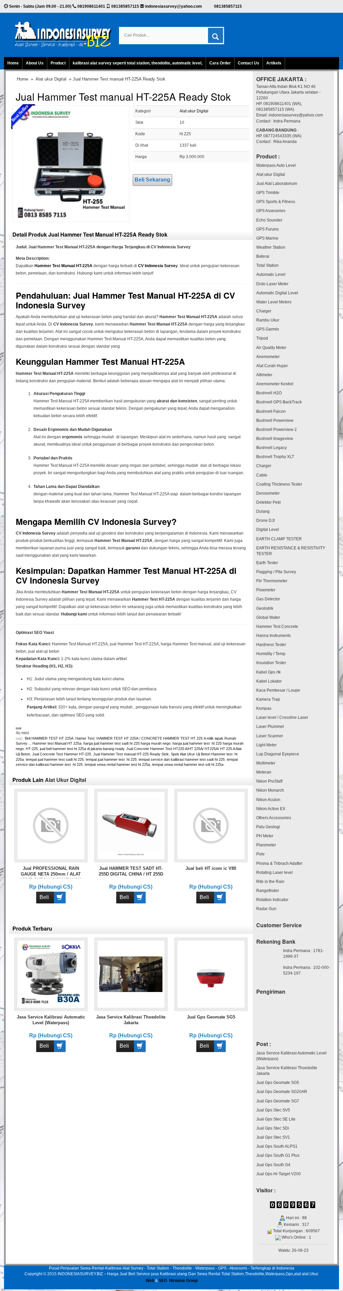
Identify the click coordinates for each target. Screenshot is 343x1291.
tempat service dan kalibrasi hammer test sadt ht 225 (182, 759)
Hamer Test (84, 738)
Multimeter (265, 763)
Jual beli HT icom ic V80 (211, 868)
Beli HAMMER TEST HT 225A (49, 738)
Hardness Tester (271, 644)
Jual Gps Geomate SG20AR (281, 1091)
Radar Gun (266, 908)
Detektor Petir (268, 502)
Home (13, 63)
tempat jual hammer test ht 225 (111, 759)
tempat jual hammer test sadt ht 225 (55, 759)
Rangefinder (267, 890)
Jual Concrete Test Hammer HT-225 (61, 754)
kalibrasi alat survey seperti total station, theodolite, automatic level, (137, 63)
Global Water (268, 617)
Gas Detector (268, 599)
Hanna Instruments (273, 635)
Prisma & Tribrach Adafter (279, 863)
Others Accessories (273, 817)
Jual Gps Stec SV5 (273, 1110)
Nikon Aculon (268, 799)
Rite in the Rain (270, 881)
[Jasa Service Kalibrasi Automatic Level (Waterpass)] (50, 974)
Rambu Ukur (267, 320)
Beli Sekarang (152, 180)
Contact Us (248, 63)
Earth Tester (267, 562)
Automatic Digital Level (277, 293)
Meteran (263, 772)
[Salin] (18, 728)
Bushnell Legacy (271, 447)
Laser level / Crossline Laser (282, 717)
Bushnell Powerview (274, 420)
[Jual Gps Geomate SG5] (211, 974)
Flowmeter (265, 590)
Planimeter (266, 845)
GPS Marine (267, 238)
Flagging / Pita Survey (276, 571)
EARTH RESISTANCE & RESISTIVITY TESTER (290, 551)
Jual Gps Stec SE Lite (275, 1119)
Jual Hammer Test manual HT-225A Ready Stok (123, 96)
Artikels (273, 63)
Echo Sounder (269, 220)
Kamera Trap (268, 699)
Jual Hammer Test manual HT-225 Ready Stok (131, 754)
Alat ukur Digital (51, 79)
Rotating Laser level (274, 872)
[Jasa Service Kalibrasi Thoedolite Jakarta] (130, 974)
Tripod (262, 338)
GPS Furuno (267, 229)
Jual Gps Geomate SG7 (277, 1101)
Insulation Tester (271, 662)
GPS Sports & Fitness (275, 201)
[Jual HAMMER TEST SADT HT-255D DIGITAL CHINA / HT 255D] (130, 825)
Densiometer (268, 493)
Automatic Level (270, 274)
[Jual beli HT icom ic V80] (211, 825)
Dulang (263, 511)
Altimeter (264, 375)
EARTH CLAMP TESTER (279, 539)
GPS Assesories (270, 210)
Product (58, 63)
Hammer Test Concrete (277, 626)
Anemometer (268, 356)
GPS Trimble (267, 192)
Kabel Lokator (269, 681)
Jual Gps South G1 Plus (277, 1155)
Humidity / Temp (270, 653)
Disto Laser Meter (272, 284)
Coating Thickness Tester (279, 484)
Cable (261, 475)
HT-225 (32, 749)
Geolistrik (264, 608)
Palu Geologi (268, 827)
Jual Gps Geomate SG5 (211, 1017)
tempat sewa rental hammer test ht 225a (117, 764)
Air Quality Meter (271, 347)
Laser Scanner (269, 736)
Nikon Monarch (270, 790)
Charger (263, 311)
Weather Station (270, 247)
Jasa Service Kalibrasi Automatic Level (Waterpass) (291, 1056)
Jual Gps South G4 (273, 1164)
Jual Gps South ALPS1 (276, 1146)
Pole (260, 854)
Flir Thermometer (271, 581)
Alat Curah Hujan (272, 365)
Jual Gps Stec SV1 (273, 1137)
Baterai (262, 256)
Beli (44, 897)
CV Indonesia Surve (157, 265)
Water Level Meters (273, 302)
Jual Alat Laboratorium (276, 183)
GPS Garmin (267, 329)
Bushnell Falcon (271, 411)
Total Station (267, 265)
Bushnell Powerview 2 (276, 429)
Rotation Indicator (272, 899)
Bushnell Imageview (274, 438)
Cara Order (220, 63)
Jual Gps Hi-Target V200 (278, 1174)
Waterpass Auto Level (276, 165)
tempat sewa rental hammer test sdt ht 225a (187, 764)
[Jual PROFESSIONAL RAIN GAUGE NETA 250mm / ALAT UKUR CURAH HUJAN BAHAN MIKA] (50, 825)
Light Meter (266, 745)
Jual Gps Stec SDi (272, 1128)
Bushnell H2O (269, 393)
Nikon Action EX (270, 808)
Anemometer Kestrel (274, 384)
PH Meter (264, 836)
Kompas (263, 708)
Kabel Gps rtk (268, 672)
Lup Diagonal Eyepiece (277, 754)
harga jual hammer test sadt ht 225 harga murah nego (126, 743)
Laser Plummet (270, 726)
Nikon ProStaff (269, 781)
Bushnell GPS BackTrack (279, 402)
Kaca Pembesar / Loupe (278, 690)
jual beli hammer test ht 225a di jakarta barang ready (82, 749)
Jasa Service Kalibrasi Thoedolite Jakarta (286, 1070)
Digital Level (267, 529)
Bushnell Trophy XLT (275, 456)
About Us (35, 63)
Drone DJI (265, 520)
